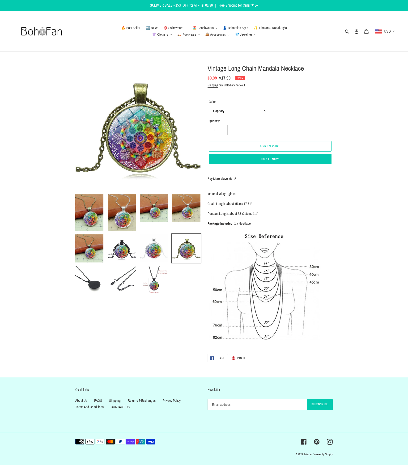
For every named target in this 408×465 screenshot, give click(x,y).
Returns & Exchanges (142, 400)
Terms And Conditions (89, 407)
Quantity (214, 121)
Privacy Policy (172, 400)
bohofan (308, 454)
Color (212, 102)
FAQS (98, 400)
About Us (81, 400)
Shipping (213, 85)
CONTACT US (120, 407)
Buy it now (270, 159)
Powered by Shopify (323, 454)
